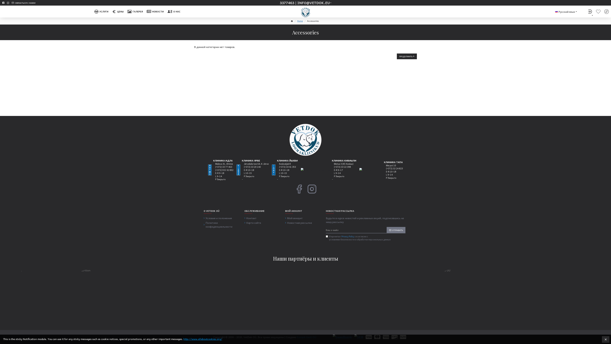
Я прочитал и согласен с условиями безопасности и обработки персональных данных (360, 238)
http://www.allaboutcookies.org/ (202, 339)
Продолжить (406, 56)
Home (300, 21)
